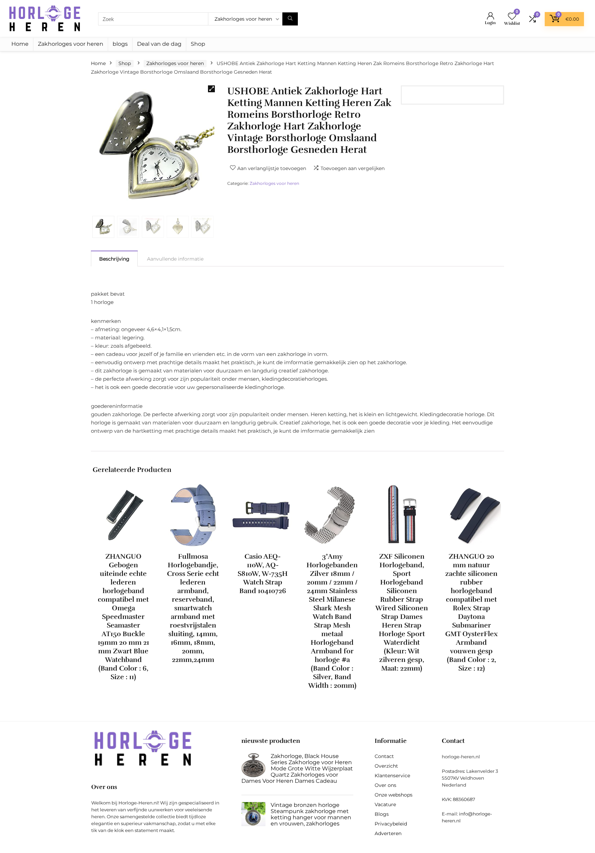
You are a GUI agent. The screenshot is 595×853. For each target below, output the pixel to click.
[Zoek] (290, 18)
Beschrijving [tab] (114, 259)
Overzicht (386, 766)
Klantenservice (392, 775)
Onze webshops (394, 795)
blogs (120, 44)
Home (20, 44)
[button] (211, 88)
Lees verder (123, 689)
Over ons (385, 785)
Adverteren (388, 833)
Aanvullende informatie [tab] (175, 259)
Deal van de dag (159, 44)
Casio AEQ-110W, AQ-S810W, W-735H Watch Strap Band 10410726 (263, 573)
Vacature (385, 804)
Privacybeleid (391, 824)
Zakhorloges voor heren (70, 44)
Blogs (382, 814)
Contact (384, 756)
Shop (198, 44)
